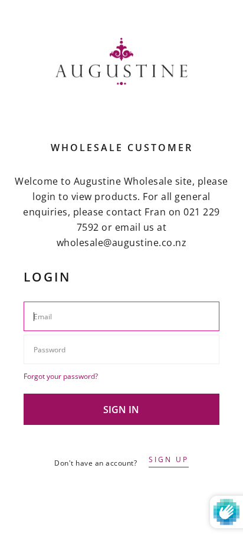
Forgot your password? (61, 376)
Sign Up (169, 459)
